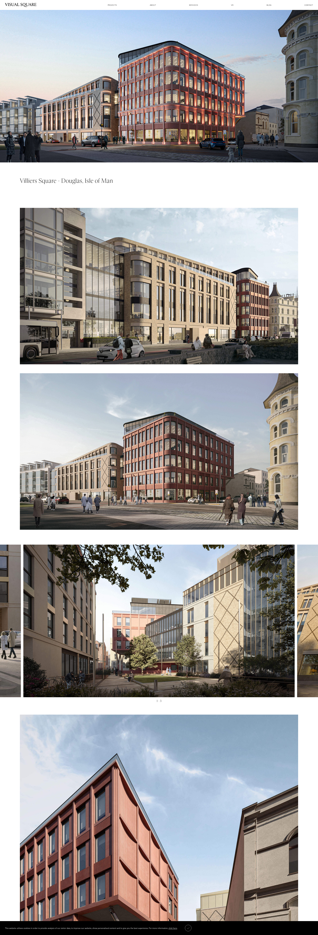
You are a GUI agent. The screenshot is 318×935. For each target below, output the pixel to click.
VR (232, 5)
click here (173, 928)
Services (193, 5)
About (153, 5)
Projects (112, 5)
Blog (269, 5)
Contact (308, 5)
